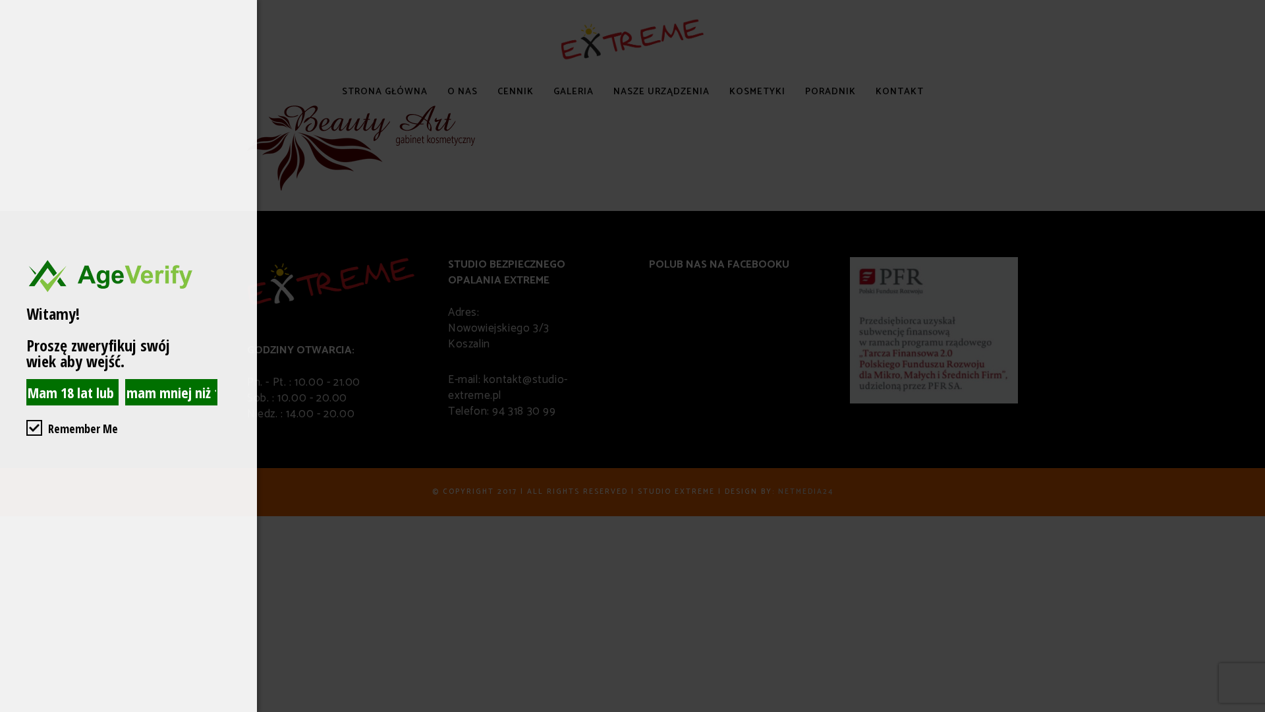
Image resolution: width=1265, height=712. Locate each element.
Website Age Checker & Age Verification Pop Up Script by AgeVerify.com (1248, 708)
